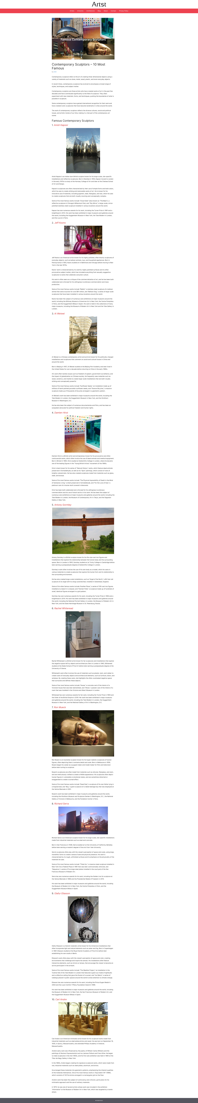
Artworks (80, 11)
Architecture (90, 11)
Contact (113, 11)
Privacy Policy (123, 11)
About (106, 11)
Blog (99, 11)
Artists (72, 11)
